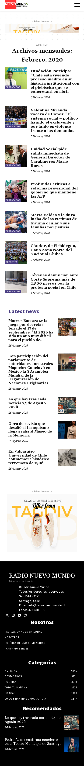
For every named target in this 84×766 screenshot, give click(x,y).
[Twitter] (7, 615)
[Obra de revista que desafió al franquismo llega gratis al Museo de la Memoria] (67, 430)
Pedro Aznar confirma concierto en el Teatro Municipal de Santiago (33, 742)
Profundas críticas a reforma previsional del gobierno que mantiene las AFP (54, 190)
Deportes (12, 262)
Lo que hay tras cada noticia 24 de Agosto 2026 (32, 720)
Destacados (13, 87)
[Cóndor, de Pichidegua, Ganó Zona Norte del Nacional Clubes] (16, 252)
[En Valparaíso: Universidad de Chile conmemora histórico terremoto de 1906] (67, 457)
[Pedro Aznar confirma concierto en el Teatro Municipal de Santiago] (71, 744)
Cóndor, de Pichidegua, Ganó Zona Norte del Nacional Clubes (53, 250)
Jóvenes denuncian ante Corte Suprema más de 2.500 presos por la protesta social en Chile (54, 281)
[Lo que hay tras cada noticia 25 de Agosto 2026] (67, 405)
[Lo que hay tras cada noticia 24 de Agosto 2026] (71, 722)
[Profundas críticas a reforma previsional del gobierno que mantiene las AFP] (16, 191)
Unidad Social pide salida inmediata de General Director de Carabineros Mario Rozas (50, 157)
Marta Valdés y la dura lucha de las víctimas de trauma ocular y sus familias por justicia (54, 221)
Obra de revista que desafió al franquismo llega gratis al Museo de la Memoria (30, 430)
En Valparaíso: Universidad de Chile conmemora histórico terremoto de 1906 (28, 457)
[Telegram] (19, 615)
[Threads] (25, 615)
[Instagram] (13, 615)
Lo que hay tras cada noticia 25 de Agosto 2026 (27, 403)
